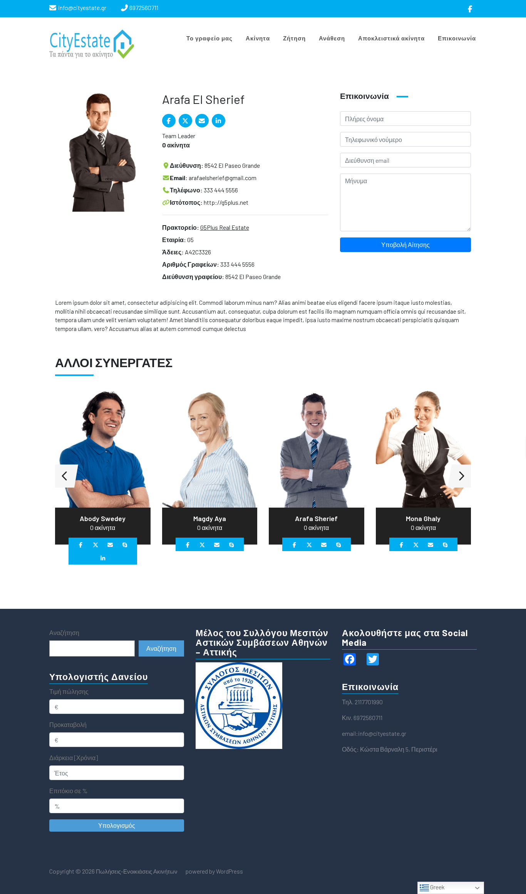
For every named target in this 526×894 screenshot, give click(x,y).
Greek (437, 887)
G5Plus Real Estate (224, 227)
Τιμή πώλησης (69, 691)
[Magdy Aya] (210, 448)
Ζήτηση (294, 38)
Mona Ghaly (423, 518)
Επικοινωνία (457, 38)
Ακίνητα (258, 38)
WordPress (229, 871)
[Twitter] (185, 120)
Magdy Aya (209, 518)
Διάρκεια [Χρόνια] (73, 757)
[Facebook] (169, 120)
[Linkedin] (218, 120)
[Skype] (124, 544)
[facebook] (470, 8)
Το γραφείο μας (209, 38)
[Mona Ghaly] (423, 448)
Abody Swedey (103, 518)
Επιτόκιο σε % (68, 790)
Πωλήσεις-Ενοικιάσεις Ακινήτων (136, 871)
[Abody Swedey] (103, 448)
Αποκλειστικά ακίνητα (391, 38)
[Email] (202, 120)
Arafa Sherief (316, 518)
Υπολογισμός (116, 825)
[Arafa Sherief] (316, 448)
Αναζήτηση (64, 632)
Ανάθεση (332, 38)
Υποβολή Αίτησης (405, 244)
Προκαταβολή (68, 724)
